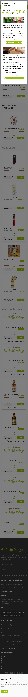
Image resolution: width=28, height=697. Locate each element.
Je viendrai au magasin (15, 42)
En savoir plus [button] (14, 40)
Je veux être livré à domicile (15, 78)
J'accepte (4, 691)
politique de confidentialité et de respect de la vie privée (14, 685)
